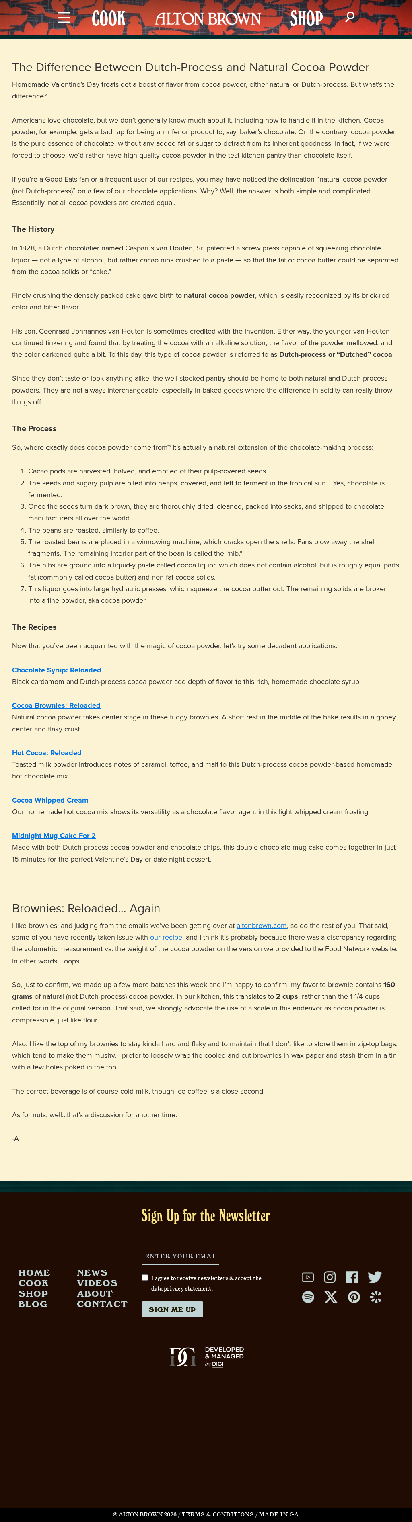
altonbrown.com (262, 925)
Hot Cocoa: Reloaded (48, 752)
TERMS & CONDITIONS (218, 1514)
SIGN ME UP (172, 1309)
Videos (97, 1282)
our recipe (166, 937)
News (92, 1272)
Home (35, 1272)
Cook (34, 1282)
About (95, 1293)
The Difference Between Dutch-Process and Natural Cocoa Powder (190, 67)
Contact (102, 1303)
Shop (33, 1293)
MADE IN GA (279, 1514)
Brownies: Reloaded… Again (86, 908)
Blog (33, 1303)
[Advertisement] (206, 1452)
